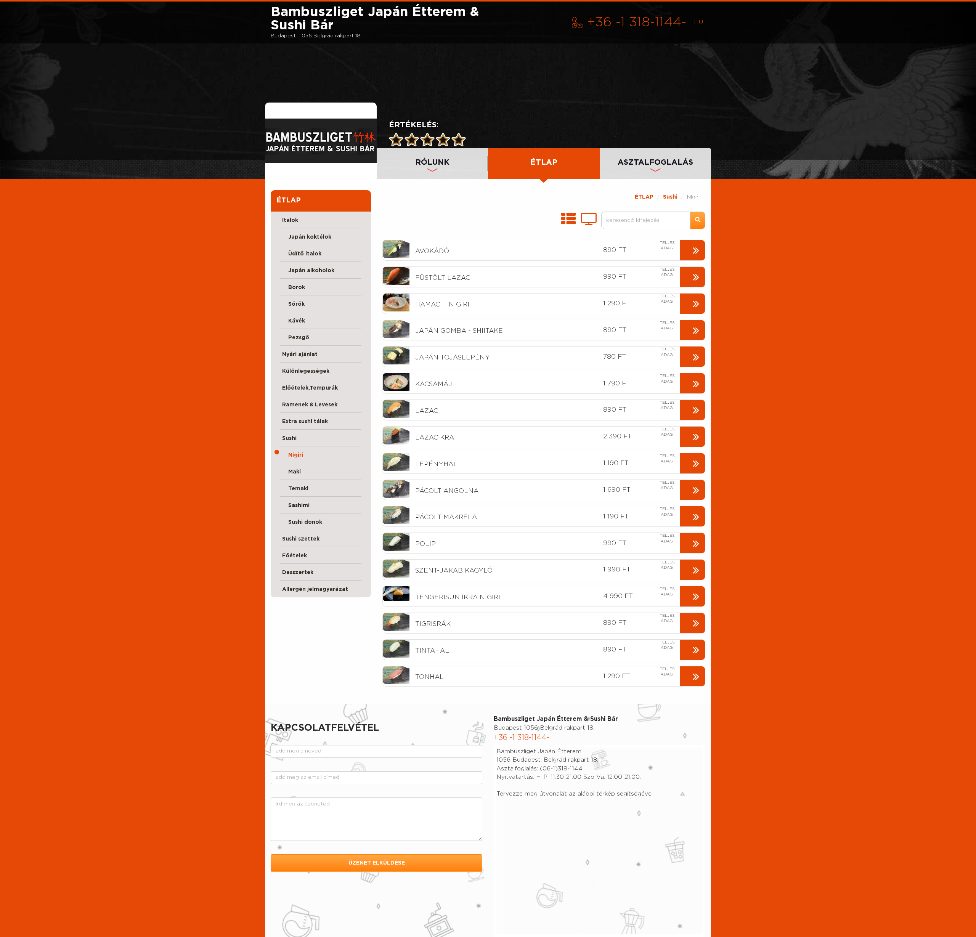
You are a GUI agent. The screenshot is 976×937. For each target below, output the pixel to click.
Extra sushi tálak (305, 421)
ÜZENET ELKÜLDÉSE (376, 863)
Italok (290, 220)
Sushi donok (302, 522)
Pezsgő (295, 337)
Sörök (293, 304)
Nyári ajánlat (300, 354)
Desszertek (297, 572)
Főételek (294, 555)
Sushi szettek (300, 539)
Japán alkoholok (308, 270)
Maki (291, 472)
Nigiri (292, 455)
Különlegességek (305, 371)
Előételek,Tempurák (310, 388)
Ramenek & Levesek (309, 405)
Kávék (293, 321)
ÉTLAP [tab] (543, 162)
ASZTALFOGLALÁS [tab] (655, 162)
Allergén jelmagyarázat (315, 589)
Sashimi (296, 505)
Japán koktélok (306, 237)
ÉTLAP (644, 197)
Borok (293, 287)
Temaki (295, 488)
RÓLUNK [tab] (432, 162)
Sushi (289, 438)
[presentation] (321, 141)
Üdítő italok (301, 254)
